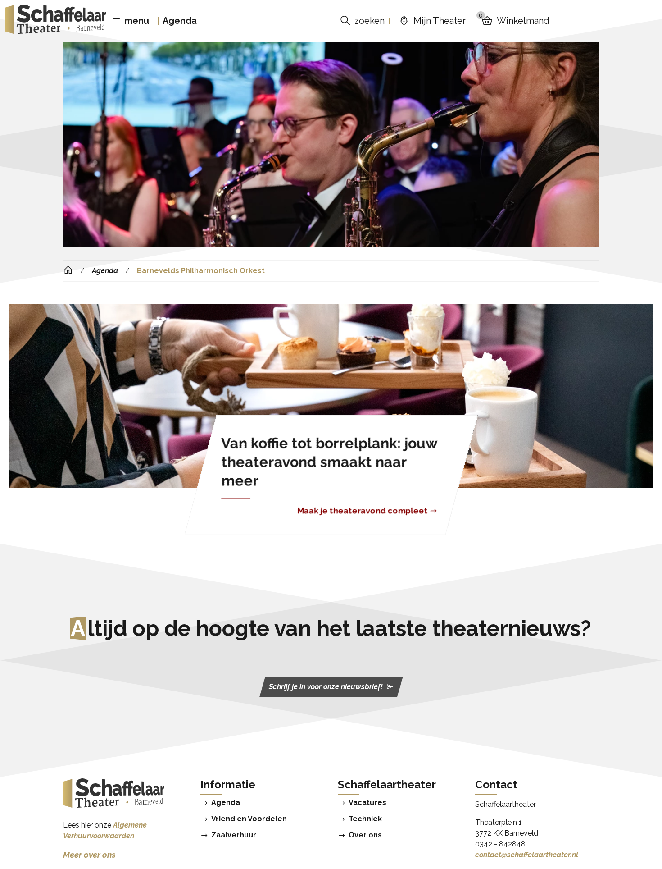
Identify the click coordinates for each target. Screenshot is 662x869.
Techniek (365, 819)
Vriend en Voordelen (249, 819)
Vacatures (367, 802)
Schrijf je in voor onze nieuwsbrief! (326, 687)
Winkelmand (514, 20)
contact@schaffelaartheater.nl (526, 855)
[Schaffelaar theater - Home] (55, 21)
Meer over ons (89, 855)
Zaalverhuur (233, 835)
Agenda (180, 20)
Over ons (365, 835)
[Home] (68, 270)
